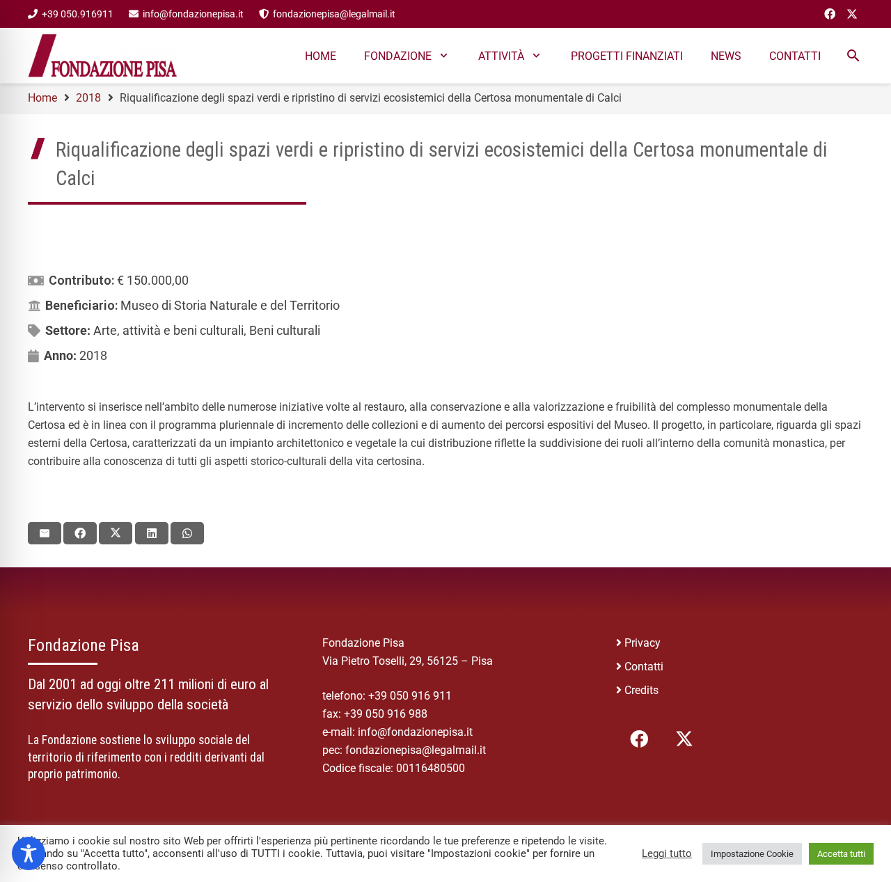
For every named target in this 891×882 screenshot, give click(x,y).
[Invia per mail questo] (44, 533)
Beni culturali (284, 330)
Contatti (643, 666)
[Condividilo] (80, 533)
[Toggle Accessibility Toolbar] (28, 853)
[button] (853, 55)
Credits (641, 690)
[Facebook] (830, 14)
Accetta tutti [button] (841, 854)
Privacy (642, 642)
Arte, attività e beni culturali (168, 330)
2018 (93, 355)
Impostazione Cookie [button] (752, 854)
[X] (852, 14)
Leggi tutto (667, 853)
